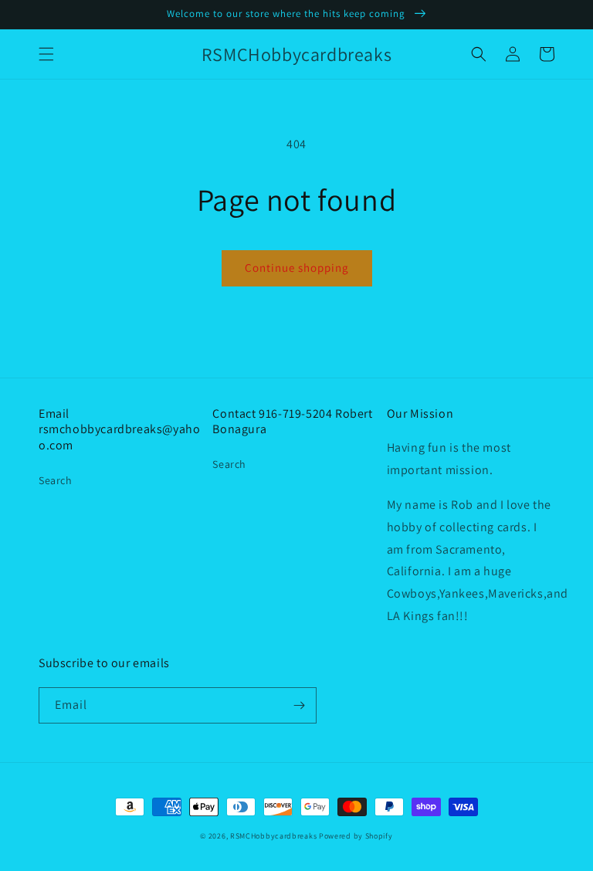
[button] (46, 54)
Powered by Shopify (356, 836)
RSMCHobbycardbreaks (273, 836)
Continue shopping (297, 267)
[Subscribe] (299, 705)
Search (56, 480)
